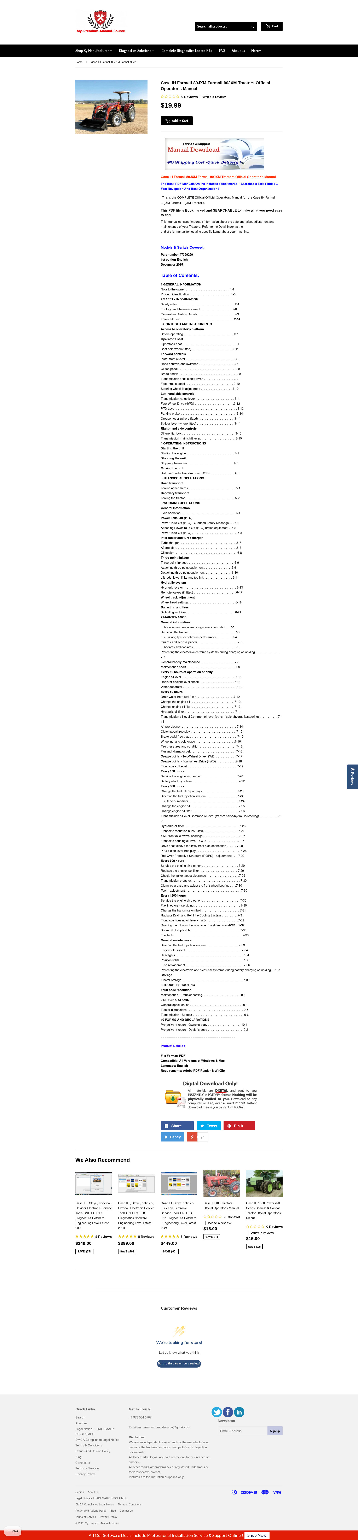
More (255, 50)
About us (238, 50)
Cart (275, 26)
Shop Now (256, 1535)
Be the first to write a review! (179, 1363)
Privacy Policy (85, 1474)
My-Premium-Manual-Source (102, 1523)
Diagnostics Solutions (135, 50)
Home (78, 62)
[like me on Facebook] (228, 1416)
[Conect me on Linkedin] (239, 1416)
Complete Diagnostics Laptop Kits (187, 50)
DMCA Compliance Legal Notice (97, 1439)
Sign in (248, 16)
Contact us (82, 1462)
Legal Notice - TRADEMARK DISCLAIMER (101, 1498)
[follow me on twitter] (217, 1416)
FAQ (222, 50)
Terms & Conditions (88, 1445)
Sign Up (275, 1431)
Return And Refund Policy (92, 1451)
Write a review (214, 97)
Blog (78, 1457)
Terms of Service (87, 1468)
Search (80, 1417)
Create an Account (271, 16)
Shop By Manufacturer (92, 50)
